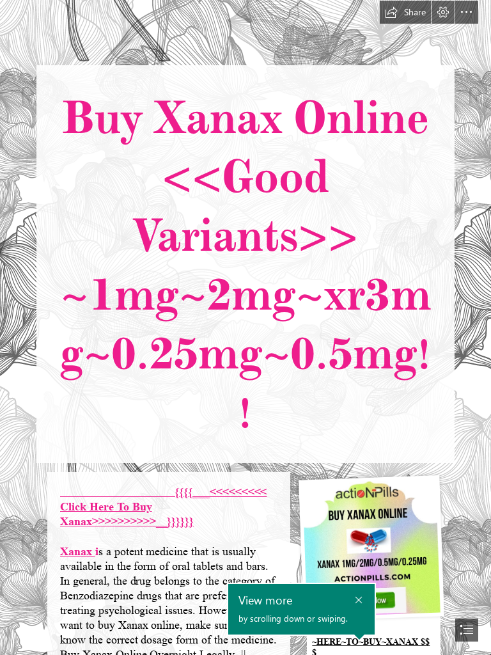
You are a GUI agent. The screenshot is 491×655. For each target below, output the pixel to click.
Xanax (77, 551)
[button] (405, 12)
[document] (245, 327)
